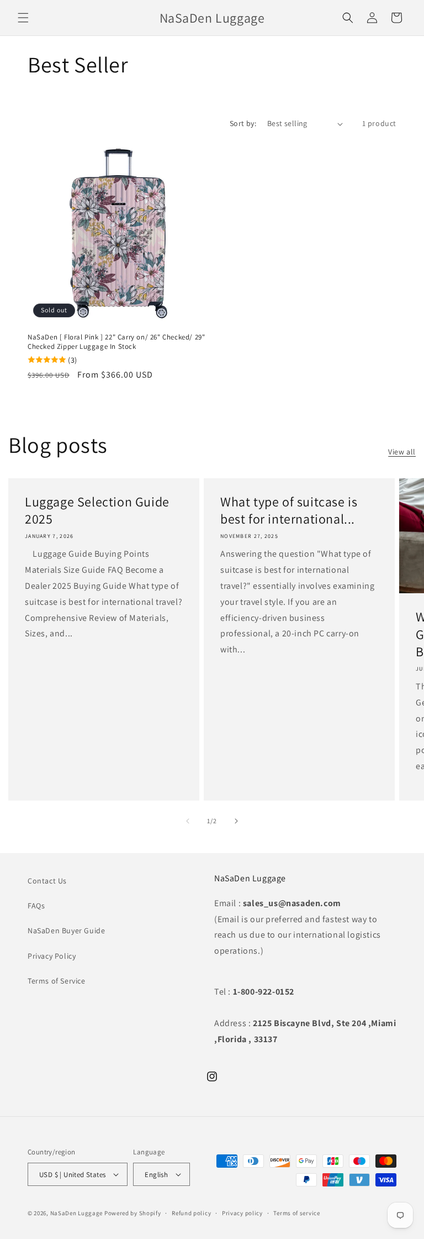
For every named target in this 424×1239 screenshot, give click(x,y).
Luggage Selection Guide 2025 (97, 510)
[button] (23, 18)
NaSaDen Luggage (76, 1213)
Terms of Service (57, 981)
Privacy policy (242, 1213)
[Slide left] (188, 821)
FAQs (36, 906)
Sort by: (243, 123)
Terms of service (296, 1213)
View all (402, 452)
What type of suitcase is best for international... (288, 510)
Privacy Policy (52, 956)
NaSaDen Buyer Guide (66, 930)
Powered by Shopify (132, 1213)
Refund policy (191, 1213)
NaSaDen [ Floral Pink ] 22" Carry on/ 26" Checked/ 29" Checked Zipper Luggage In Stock (116, 342)
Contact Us (47, 881)
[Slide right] (236, 821)
